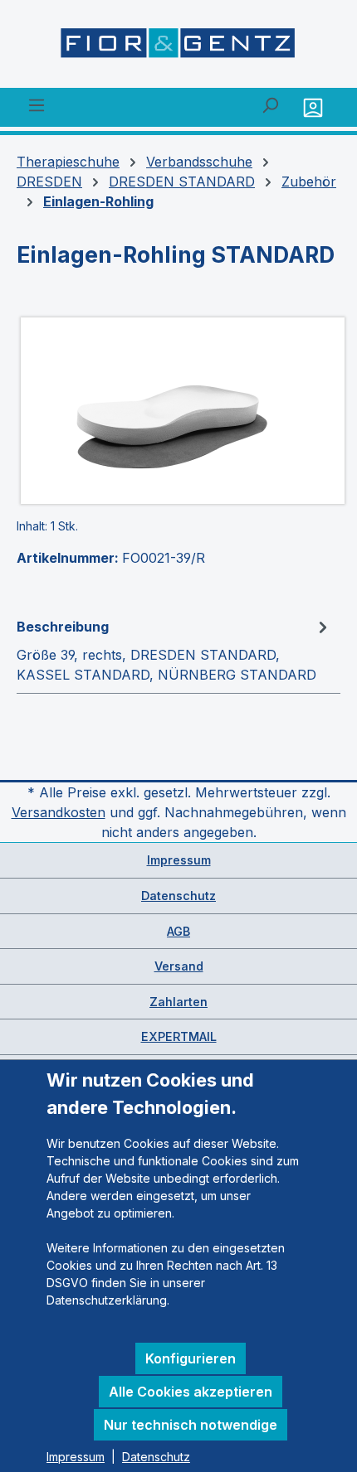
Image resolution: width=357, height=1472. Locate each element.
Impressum (179, 860)
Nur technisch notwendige (190, 1424)
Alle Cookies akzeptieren (190, 1391)
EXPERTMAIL (179, 1036)
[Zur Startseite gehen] (178, 47)
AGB (178, 931)
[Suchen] (270, 104)
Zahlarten (178, 1002)
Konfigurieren (190, 1358)
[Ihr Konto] (315, 107)
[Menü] (36, 104)
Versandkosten (58, 812)
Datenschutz (178, 896)
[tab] (174, 650)
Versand (178, 966)
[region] (178, 410)
